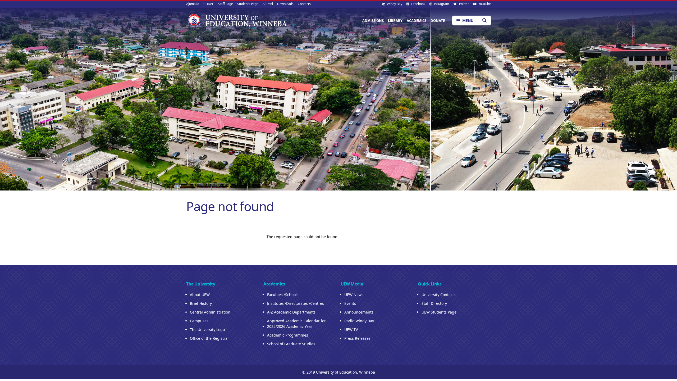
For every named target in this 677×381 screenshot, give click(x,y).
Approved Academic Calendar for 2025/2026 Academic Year (296, 323)
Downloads (285, 4)
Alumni (268, 4)
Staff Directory (434, 303)
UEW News (353, 294)
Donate (438, 20)
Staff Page (225, 4)
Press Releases (357, 338)
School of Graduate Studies (291, 343)
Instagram (441, 4)
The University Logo (207, 329)
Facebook (417, 4)
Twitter (463, 4)
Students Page (247, 4)
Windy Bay (394, 4)
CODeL (208, 4)
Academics (416, 20)
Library (395, 20)
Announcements (358, 312)
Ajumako (192, 4)
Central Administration (210, 312)
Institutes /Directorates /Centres (295, 303)
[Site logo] (237, 20)
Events (350, 303)
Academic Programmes (287, 335)
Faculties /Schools (283, 294)
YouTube (484, 4)
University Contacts (439, 294)
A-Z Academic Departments (291, 312)
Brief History (201, 303)
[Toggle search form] (484, 20)
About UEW (200, 294)
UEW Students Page (439, 312)
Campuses (199, 320)
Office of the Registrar (209, 338)
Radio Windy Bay (359, 320)
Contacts (304, 4)
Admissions (373, 20)
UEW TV (351, 329)
